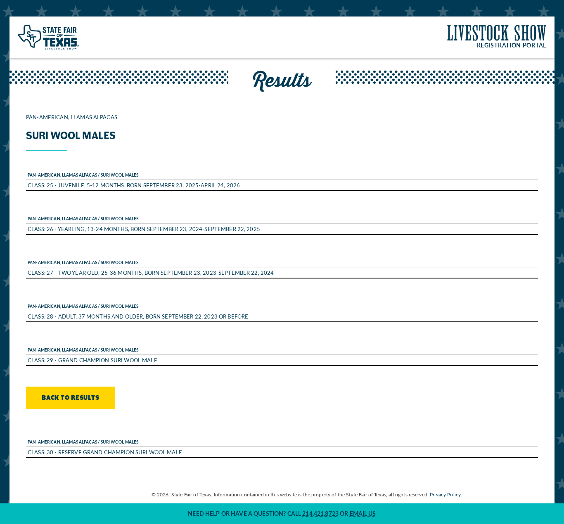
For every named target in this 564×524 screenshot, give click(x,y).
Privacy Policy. (446, 494)
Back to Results (71, 398)
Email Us (363, 513)
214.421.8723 (320, 513)
